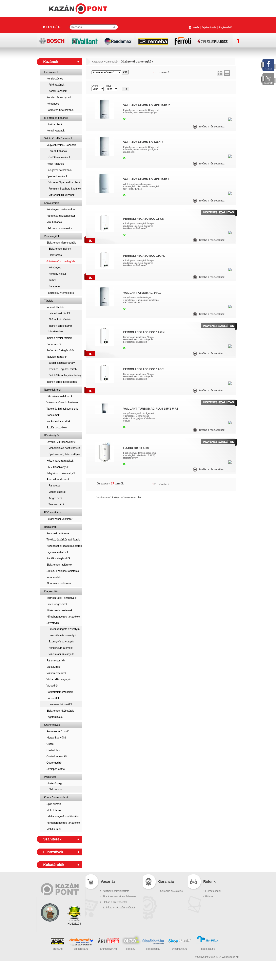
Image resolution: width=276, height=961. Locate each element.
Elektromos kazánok (56, 117)
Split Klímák (53, 803)
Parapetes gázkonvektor (60, 215)
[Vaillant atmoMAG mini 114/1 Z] (104, 118)
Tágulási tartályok (56, 356)
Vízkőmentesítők (56, 673)
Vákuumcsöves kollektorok (62, 402)
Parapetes (54, 286)
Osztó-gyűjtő (53, 762)
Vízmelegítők (52, 236)
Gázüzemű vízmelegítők (60, 261)
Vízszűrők (52, 685)
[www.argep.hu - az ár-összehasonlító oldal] (57, 943)
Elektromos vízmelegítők (61, 242)
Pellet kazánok (55, 163)
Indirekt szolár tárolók (59, 337)
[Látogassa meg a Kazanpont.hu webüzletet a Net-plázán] (208, 942)
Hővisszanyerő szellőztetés (62, 816)
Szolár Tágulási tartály (61, 362)
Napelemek (53, 414)
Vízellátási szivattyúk (61, 654)
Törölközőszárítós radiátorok (63, 539)
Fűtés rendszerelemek (59, 610)
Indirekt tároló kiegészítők (61, 381)
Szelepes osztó (55, 768)
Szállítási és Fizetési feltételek (119, 907)
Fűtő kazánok (56, 84)
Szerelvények (52, 724)
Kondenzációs (54, 78)
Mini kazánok (54, 222)
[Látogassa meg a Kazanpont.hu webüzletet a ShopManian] (179, 942)
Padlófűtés (50, 776)
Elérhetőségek (213, 891)
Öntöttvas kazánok (59, 157)
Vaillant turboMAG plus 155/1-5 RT (150, 408)
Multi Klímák (53, 810)
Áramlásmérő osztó (57, 731)
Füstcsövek (53, 852)
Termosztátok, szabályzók (61, 597)
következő (164, 72)
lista (227, 73)
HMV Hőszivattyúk (57, 466)
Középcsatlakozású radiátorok (64, 545)
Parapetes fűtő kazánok (60, 109)
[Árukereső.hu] (81, 940)
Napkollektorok (52, 389)
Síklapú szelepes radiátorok (62, 570)
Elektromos (55, 254)
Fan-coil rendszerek (58, 479)
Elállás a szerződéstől (115, 902)
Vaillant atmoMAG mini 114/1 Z (146, 105)
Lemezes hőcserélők (60, 704)
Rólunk (209, 896)
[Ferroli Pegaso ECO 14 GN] (104, 345)
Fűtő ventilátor (52, 512)
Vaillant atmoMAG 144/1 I (142, 292)
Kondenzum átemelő (60, 647)
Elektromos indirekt (59, 248)
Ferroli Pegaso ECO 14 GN (143, 332)
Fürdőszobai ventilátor (59, 518)
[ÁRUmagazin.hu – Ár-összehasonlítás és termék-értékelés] (108, 942)
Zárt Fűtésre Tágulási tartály (65, 375)
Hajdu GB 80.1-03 (136, 448)
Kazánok (50, 62)
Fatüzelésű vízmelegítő (60, 292)
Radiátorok (50, 526)
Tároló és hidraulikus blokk (62, 408)
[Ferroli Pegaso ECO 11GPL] (104, 268)
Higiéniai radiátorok (57, 552)
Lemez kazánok (57, 151)
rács (220, 73)
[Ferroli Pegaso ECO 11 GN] (104, 231)
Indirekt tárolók (55, 307)
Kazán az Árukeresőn (81, 944)
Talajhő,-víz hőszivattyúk (61, 473)
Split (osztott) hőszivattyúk (64, 454)
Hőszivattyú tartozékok (60, 460)
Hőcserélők (53, 698)
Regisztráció (225, 27)
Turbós (52, 280)
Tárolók (48, 300)
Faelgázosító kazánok (59, 170)
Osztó (50, 743)
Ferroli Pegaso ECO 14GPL (144, 369)
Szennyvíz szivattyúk (61, 641)
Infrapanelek (53, 577)
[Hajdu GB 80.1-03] (104, 461)
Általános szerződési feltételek (119, 896)
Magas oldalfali (57, 491)
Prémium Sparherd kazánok (64, 188)
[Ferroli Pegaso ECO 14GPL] (104, 382)
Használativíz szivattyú (62, 635)
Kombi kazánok (57, 90)
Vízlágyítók (53, 666)
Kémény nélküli (57, 273)
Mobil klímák (53, 829)
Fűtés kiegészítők (56, 604)
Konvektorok (51, 202)
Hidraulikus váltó (56, 737)
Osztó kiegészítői (56, 756)
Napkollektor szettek (58, 421)
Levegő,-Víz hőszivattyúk (61, 441)
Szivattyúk (52, 622)
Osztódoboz (53, 750)
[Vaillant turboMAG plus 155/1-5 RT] (104, 413)
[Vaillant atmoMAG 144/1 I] (104, 305)
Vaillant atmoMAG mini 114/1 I (146, 179)
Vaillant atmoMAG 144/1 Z (143, 142)
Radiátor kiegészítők (58, 558)
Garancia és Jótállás (171, 891)
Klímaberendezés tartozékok (63, 616)
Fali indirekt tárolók (59, 313)
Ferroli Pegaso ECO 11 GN (143, 218)
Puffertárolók (53, 344)
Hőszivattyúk (51, 435)
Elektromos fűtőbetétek (60, 710)
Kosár (196, 27)
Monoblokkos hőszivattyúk (64, 447)
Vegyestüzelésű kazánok (61, 144)
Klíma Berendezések (56, 797)
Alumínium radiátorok (58, 583)
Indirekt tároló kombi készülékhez (60, 328)
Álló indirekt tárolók (59, 319)
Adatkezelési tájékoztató (116, 891)
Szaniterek (52, 839)
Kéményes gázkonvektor (61, 209)
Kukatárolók (53, 865)
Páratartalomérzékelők (59, 691)
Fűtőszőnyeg (54, 783)
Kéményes (52, 103)
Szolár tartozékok (56, 427)
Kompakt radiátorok (57, 533)
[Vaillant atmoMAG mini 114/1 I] (104, 192)
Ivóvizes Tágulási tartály (62, 369)
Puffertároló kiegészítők (60, 350)
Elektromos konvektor (59, 228)
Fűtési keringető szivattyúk (64, 628)
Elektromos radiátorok (59, 564)
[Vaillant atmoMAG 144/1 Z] (104, 155)
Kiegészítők (55, 498)
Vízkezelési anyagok (58, 679)
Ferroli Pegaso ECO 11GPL (144, 255)
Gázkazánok (51, 72)
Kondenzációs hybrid (58, 97)
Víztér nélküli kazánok (61, 194)
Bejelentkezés (209, 27)
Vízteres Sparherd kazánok (64, 182)
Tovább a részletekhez (211, 126)
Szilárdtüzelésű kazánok (58, 138)
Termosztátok (56, 504)
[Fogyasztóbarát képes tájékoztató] (50, 926)
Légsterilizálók (54, 716)
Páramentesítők (55, 660)
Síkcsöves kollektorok (59, 396)
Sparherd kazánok (57, 176)
